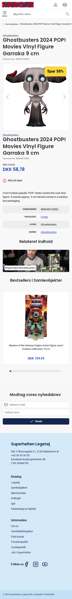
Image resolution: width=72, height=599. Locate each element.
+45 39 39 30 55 (20, 455)
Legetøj (15, 482)
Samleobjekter (12, 24)
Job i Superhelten (21, 552)
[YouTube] (46, 564)
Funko (44, 216)
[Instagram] (37, 564)
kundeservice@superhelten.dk (28, 459)
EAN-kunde (17, 536)
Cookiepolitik (18, 547)
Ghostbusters (10, 35)
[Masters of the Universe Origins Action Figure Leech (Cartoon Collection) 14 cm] (36, 317)
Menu (4, 16)
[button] (36, 96)
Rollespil (15, 498)
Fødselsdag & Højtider (23, 508)
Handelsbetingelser (22, 531)
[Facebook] (28, 564)
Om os (14, 526)
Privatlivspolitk (19, 541)
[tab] (10, 371)
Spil (13, 503)
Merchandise (18, 493)
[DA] (17, 4)
